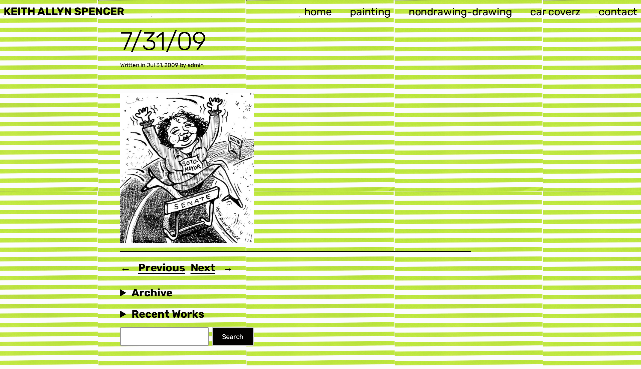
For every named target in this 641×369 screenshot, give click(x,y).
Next (203, 267)
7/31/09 (163, 41)
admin (195, 65)
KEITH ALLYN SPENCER (64, 11)
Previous (161, 267)
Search (232, 337)
